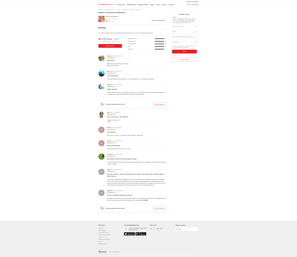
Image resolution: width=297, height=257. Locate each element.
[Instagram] (161, 228)
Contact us (101, 228)
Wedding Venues (132, 4)
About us (100, 237)
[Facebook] (151, 228)
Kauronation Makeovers (135, 9)
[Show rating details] (116, 58)
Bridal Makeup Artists (110, 9)
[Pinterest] (157, 228)
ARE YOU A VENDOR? (193, 1)
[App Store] (129, 235)
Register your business (104, 234)
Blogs (164, 4)
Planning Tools (121, 4)
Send (184, 51)
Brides (152, 4)
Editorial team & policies (104, 239)
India (180, 229)
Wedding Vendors (143, 4)
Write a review (110, 46)
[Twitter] (154, 228)
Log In (189, 4)
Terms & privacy (102, 230)
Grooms (158, 4)
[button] (132, 104)
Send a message (159, 104)
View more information (158, 20)
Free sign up (195, 4)
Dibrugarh (125, 9)
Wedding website (102, 243)
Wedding (100, 9)
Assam (119, 9)
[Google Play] (140, 235)
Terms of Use (185, 47)
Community (170, 4)
